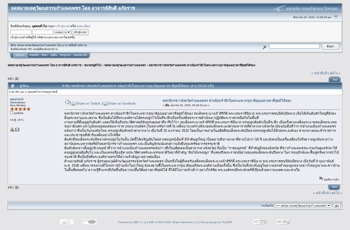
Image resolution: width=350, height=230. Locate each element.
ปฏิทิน (54, 55)
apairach (17, 99)
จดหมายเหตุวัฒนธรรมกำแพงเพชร (125, 65)
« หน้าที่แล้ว (320, 73)
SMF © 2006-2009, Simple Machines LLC (173, 222)
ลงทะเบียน (83, 26)
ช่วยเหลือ (34, 55)
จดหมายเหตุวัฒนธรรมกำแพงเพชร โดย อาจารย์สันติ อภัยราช (44, 65)
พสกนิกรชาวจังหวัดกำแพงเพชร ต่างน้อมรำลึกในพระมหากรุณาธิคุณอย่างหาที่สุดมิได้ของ (202, 65)
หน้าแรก (20, 55)
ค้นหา (45, 55)
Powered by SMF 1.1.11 (132, 222)
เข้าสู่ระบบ (63, 26)
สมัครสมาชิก (80, 55)
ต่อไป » (335, 73)
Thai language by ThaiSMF (216, 222)
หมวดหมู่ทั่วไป (92, 65)
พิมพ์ (335, 79)
